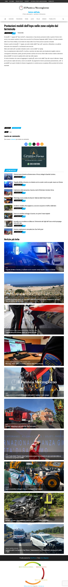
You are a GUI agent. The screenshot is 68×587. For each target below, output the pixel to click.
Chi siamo (11, 1)
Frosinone (19, 19)
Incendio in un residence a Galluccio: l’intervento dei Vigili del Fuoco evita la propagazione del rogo (38, 222)
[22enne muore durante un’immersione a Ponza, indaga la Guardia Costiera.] (8, 176)
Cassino (11, 19)
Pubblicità (51, 1)
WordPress (33, 558)
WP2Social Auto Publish (28, 586)
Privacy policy (19, 1)
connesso (13, 139)
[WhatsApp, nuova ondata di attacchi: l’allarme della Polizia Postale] (8, 200)
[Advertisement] (34, 78)
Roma (26, 19)
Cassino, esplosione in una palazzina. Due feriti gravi (28, 229)
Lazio (32, 19)
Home (6, 1)
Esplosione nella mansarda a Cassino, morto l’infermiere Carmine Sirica (34, 190)
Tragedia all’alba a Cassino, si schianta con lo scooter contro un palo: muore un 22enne (38, 182)
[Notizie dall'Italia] (5, 19)
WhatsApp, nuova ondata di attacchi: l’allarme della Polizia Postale (32, 198)
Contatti (27, 1)
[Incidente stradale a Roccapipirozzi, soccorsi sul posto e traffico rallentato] (8, 208)
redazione (21, 33)
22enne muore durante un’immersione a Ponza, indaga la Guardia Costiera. (34, 174)
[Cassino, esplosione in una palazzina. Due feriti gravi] (8, 231)
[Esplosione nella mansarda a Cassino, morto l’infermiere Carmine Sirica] (8, 192)
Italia (38, 19)
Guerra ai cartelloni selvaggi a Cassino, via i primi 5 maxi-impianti (32, 213)
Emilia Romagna (16, 128)
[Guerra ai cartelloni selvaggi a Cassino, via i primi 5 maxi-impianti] (8, 216)
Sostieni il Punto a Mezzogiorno (39, 1)
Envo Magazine (45, 558)
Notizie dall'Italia (34, 12)
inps (10, 132)
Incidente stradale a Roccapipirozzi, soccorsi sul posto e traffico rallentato (35, 206)
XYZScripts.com (41, 586)
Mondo (44, 19)
